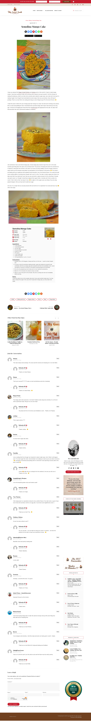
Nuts (45, 299)
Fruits (40, 299)
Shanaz (15, 358)
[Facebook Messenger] (31, 32)
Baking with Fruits (21, 299)
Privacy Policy (13, 716)
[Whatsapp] (39, 32)
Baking (30, 20)
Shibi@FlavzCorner (18, 650)
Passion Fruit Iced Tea (33, 342)
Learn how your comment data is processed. (36, 706)
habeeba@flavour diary (19, 537)
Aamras (33, 92)
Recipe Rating (10, 678)
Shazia (15, 377)
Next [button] (58, 318)
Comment (10, 681)
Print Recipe (38, 35)
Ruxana (15, 556)
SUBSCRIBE (66, 1)
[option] (15, 333)
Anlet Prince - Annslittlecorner (22, 593)
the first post (34, 107)
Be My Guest (17, 4)
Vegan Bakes (52, 299)
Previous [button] (55, 318)
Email (26, 692)
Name (9, 692)
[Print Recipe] (48, 239)
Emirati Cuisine (57, 10)
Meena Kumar (17, 611)
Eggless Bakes (32, 299)
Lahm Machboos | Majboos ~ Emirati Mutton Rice (15, 342)
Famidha (15, 453)
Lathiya (15, 416)
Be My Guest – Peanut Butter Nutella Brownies (52, 342)
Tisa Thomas (16, 497)
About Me (10, 4)
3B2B (13, 299)
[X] (26, 32)
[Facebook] (28, 32)
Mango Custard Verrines (24, 92)
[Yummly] (41, 32)
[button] (51, 239)
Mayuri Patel (16, 396)
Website (44, 692)
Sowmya (15, 574)
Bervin (15, 632)
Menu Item (72, 4)
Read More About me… (73, 471)
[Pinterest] (33, 32)
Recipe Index (40, 10)
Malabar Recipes (49, 10)
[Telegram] (36, 32)
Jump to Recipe (29, 35)
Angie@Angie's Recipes (19, 478)
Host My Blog (78, 717)
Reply (58, 358)
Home (34, 10)
